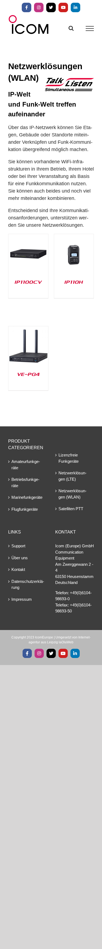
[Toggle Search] (71, 28)
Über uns (19, 557)
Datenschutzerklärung (27, 584)
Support (18, 546)
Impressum (21, 599)
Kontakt (18, 569)
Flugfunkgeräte (24, 509)
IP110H (73, 282)
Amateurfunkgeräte (25, 464)
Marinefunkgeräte (26, 497)
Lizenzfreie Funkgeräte (68, 458)
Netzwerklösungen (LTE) (72, 476)
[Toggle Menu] (90, 28)
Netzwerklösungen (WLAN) (72, 493)
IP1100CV (28, 282)
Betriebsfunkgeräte (25, 482)
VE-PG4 (28, 374)
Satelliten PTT (70, 508)
